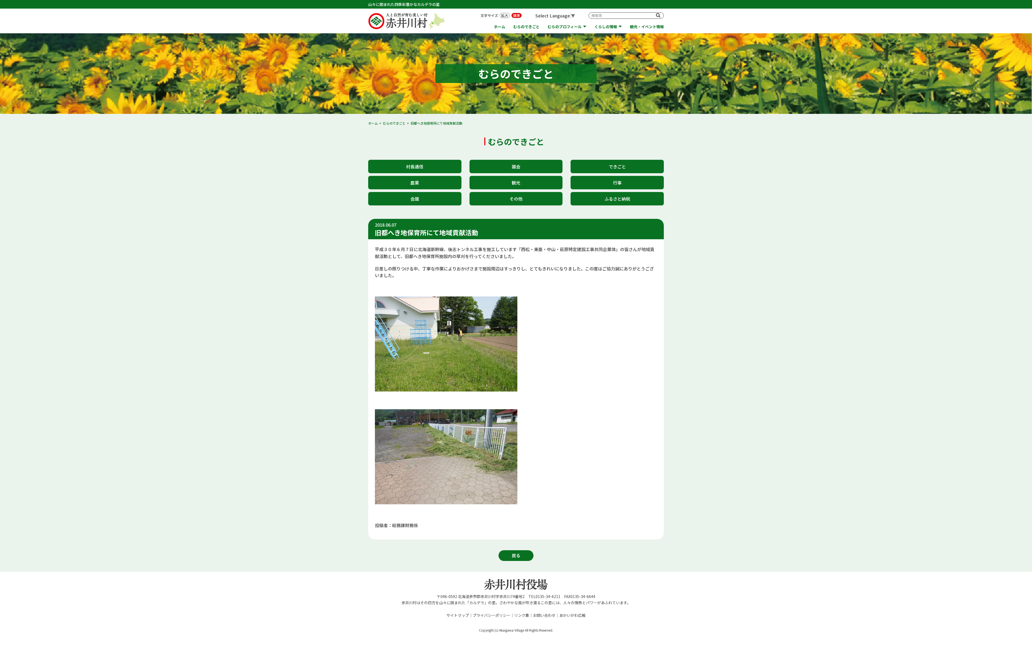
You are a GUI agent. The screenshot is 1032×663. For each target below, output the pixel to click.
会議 (414, 198)
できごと (617, 166)
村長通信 (414, 166)
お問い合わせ (544, 615)
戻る (516, 555)
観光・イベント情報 (647, 27)
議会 (516, 166)
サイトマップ (457, 615)
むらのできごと (526, 27)
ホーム (499, 27)
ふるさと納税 (617, 198)
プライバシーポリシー (491, 615)
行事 (617, 182)
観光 (516, 182)
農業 (414, 182)
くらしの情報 (605, 27)
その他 (516, 198)
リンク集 (521, 615)
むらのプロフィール (565, 27)
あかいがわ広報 (572, 615)
